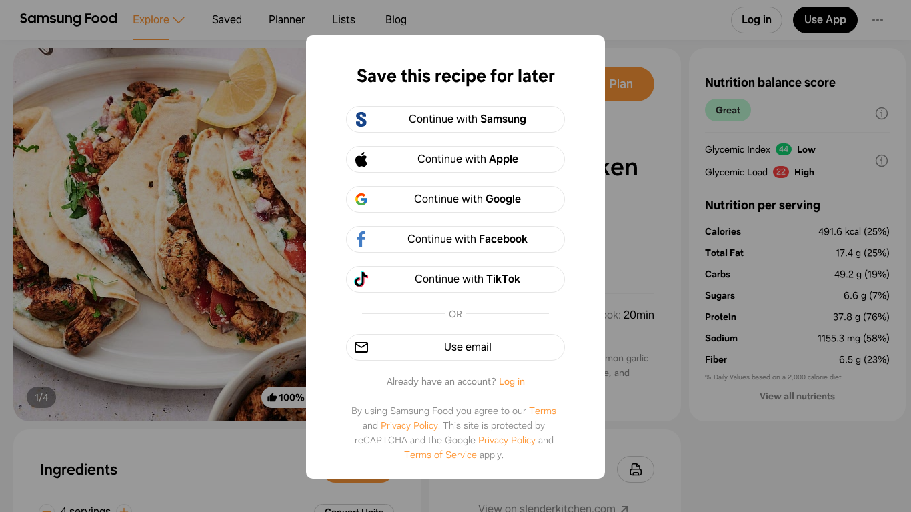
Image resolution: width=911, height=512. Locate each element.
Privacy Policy (409, 425)
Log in (512, 381)
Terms (542, 411)
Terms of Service (440, 455)
